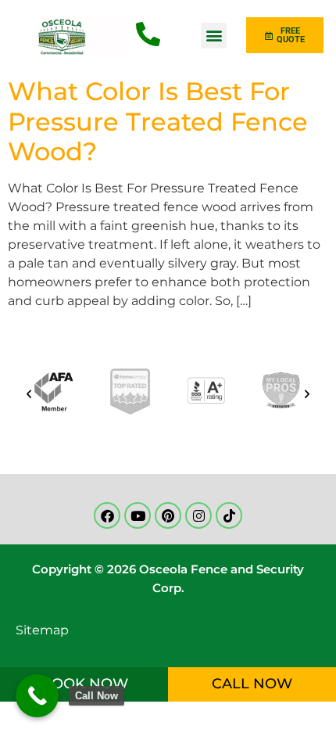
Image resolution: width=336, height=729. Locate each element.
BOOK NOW (84, 683)
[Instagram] (198, 515)
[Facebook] (107, 515)
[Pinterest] (168, 515)
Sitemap (42, 630)
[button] (214, 35)
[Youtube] (137, 515)
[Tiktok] (229, 515)
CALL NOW (252, 683)
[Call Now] (37, 695)
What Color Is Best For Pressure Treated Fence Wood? (158, 121)
